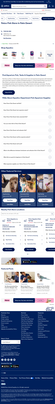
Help (2, 325)
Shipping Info (5, 317)
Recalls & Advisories (6, 321)
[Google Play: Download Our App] (14, 366)
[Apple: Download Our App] (5, 366)
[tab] (27, 103)
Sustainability (41, 335)
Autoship (23, 331)
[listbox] (27, 190)
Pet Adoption (24, 329)
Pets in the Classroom (27, 339)
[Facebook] (2, 360)
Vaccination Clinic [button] (23, 18)
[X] (5, 360)
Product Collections (26, 337)
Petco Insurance (25, 327)
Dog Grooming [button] (11, 18)
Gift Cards (41, 329)
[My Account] (49, 6)
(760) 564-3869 (5, 228)
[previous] (2, 283)
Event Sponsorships (43, 321)
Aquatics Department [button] (48, 18)
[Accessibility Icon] (3, 384)
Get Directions (7, 38)
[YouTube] (14, 360)
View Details (8, 249)
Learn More (10, 204)
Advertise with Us (43, 337)
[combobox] (27, 213)
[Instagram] (11, 360)
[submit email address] (18, 342)
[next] (53, 283)
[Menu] (2, 6)
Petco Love (41, 327)
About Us (40, 317)
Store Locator (5, 323)
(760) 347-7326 (48, 227)
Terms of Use (11, 353)
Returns (3, 315)
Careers (40, 315)
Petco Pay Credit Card (27, 319)
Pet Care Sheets (25, 335)
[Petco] (6, 6)
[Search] (45, 6)
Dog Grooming (25, 317)
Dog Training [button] (35, 18)
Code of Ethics (42, 319)
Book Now (10, 200)
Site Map (37, 378)
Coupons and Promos (44, 331)
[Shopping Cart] (52, 6)
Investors (40, 333)
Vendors (40, 323)
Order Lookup (5, 319)
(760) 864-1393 (27, 228)
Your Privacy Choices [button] (24, 378)
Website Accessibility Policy (9, 329)
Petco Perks (24, 315)
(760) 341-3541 (7, 31)
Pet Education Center (27, 333)
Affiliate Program (42, 325)
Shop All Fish (8, 92)
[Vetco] (3, 373)
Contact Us (4, 327)
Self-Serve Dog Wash (27, 321)
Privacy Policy (13, 378)
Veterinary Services (26, 325)
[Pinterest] (8, 360)
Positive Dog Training (27, 323)
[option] (10, 190)
